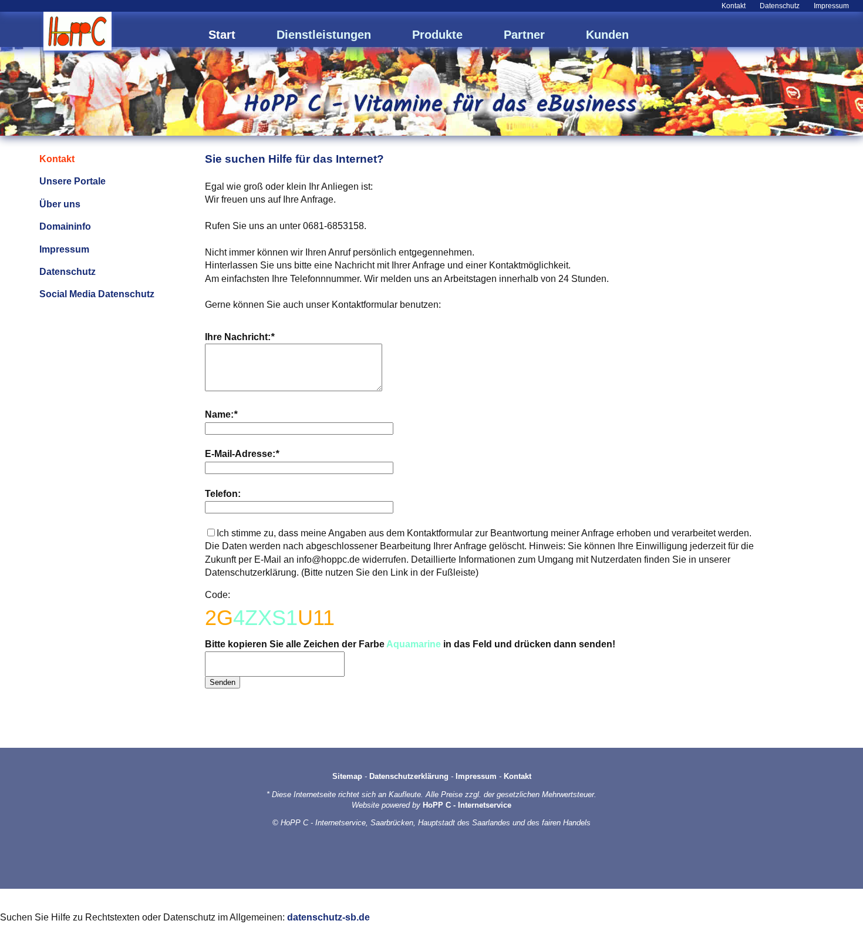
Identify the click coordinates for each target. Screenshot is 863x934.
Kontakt (734, 5)
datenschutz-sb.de (328, 917)
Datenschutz (780, 5)
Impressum (831, 5)
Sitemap (347, 776)
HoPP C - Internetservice (467, 805)
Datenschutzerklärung (409, 776)
